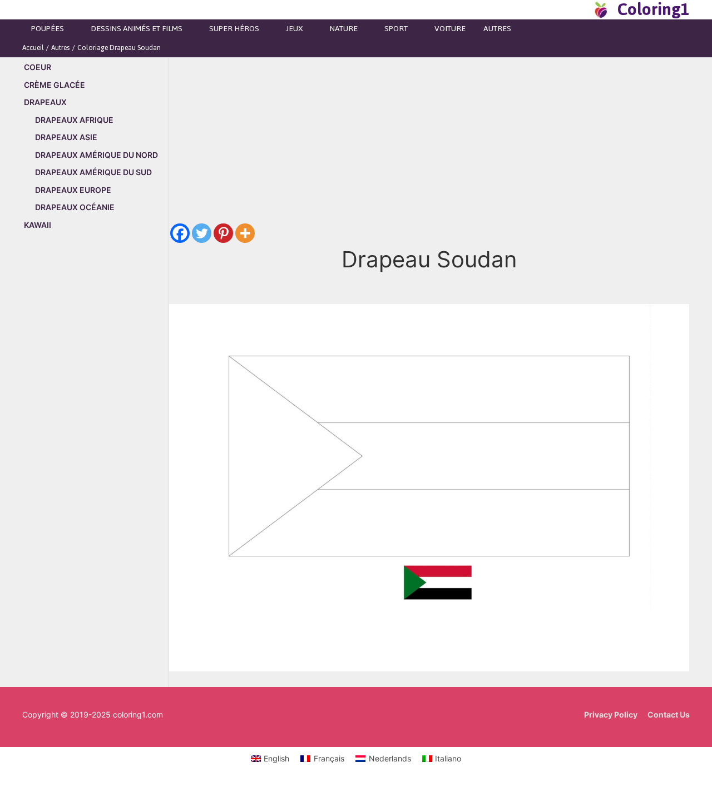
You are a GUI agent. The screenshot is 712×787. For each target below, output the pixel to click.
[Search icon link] (581, 9)
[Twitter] (201, 233)
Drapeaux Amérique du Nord (96, 155)
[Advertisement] (95, 429)
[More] (245, 233)
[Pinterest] (223, 233)
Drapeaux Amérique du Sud (93, 172)
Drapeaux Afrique (74, 119)
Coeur (37, 67)
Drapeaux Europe (73, 190)
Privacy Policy (610, 714)
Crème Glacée (54, 84)
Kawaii (37, 225)
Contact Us (668, 714)
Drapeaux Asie (66, 137)
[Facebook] (180, 233)
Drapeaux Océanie (75, 207)
